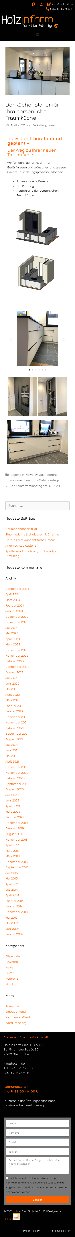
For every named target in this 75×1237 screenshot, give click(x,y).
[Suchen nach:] (37, 506)
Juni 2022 (12, 683)
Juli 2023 (12, 628)
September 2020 (17, 784)
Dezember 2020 (16, 767)
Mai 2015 (11, 878)
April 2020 (12, 806)
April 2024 (12, 594)
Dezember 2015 (16, 862)
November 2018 (16, 839)
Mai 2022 (11, 689)
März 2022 (12, 700)
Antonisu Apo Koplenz (20, 545)
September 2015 (17, 867)
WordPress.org (16, 1023)
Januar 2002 (14, 934)
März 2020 (12, 811)
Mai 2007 (11, 923)
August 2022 (14, 672)
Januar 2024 (14, 611)
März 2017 (12, 850)
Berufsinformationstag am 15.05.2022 (36, 486)
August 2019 (14, 834)
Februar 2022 (14, 706)
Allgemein (17, 474)
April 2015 (12, 884)
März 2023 (12, 644)
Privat (39, 474)
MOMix (7, 1218)
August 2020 (14, 789)
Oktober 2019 (14, 828)
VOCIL (9, 984)
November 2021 (16, 722)
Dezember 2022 (16, 650)
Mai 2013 (11, 917)
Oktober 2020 (15, 778)
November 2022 (16, 655)
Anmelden (12, 1006)
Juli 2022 (12, 678)
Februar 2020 (14, 817)
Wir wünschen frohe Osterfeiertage (35, 480)
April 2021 (12, 761)
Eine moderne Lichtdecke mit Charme (32, 534)
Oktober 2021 (14, 728)
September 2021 (16, 733)
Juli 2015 (11, 873)
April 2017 (12, 845)
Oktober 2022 (15, 661)
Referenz (51, 474)
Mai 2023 (11, 633)
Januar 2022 (14, 711)
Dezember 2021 (16, 717)
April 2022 (12, 694)
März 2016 (12, 856)
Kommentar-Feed (17, 1017)
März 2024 (12, 600)
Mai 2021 (11, 756)
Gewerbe (11, 962)
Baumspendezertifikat (21, 529)
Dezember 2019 (16, 822)
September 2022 (17, 666)
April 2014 (12, 895)
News (29, 474)
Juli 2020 (12, 795)
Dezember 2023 (16, 616)
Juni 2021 (12, 750)
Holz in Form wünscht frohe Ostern (30, 540)
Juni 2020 (12, 800)
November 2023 (16, 622)
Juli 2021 (11, 744)
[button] (38, 35)
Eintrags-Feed (15, 1011)
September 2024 (17, 588)
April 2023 (12, 639)
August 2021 (14, 739)
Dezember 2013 (16, 912)
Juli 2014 (11, 889)
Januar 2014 (14, 906)
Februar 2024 (14, 605)
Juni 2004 (12, 928)
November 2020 (16, 772)
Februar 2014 (14, 900)
